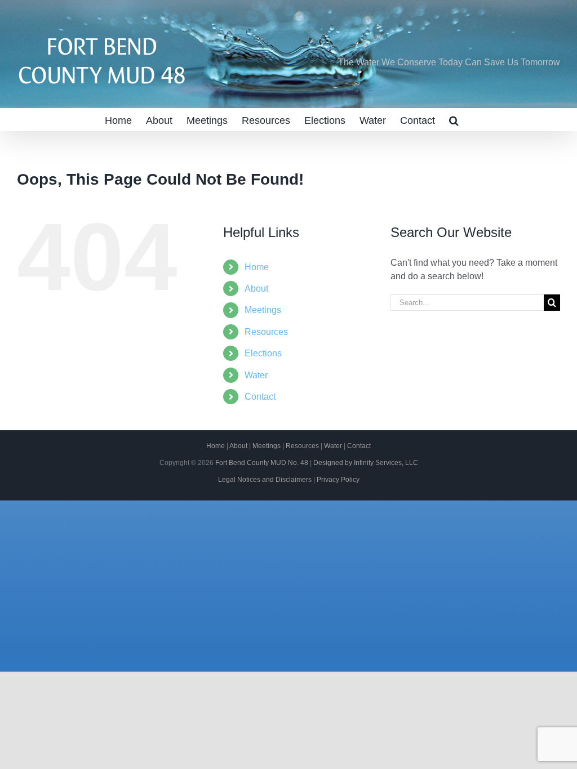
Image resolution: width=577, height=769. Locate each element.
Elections (263, 353)
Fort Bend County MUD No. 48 (261, 463)
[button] (454, 119)
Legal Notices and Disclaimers (265, 480)
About (256, 288)
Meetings (263, 310)
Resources (266, 332)
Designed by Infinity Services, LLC (365, 463)
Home (257, 267)
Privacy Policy (338, 480)
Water (256, 375)
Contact (260, 396)
